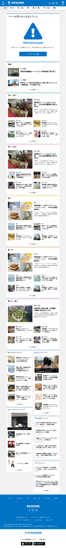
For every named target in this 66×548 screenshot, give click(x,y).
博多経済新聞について (22, 517)
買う (28, 8)
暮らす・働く (36, 8)
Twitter (53, 3)
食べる (12, 8)
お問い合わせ (39, 520)
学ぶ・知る (46, 8)
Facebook (49, 3)
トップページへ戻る (33, 54)
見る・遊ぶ (20, 8)
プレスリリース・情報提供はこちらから (41, 517)
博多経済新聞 (16, 3)
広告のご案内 (49, 520)
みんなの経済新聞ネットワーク (33, 533)
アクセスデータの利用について (25, 520)
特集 (54, 8)
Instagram (56, 3)
